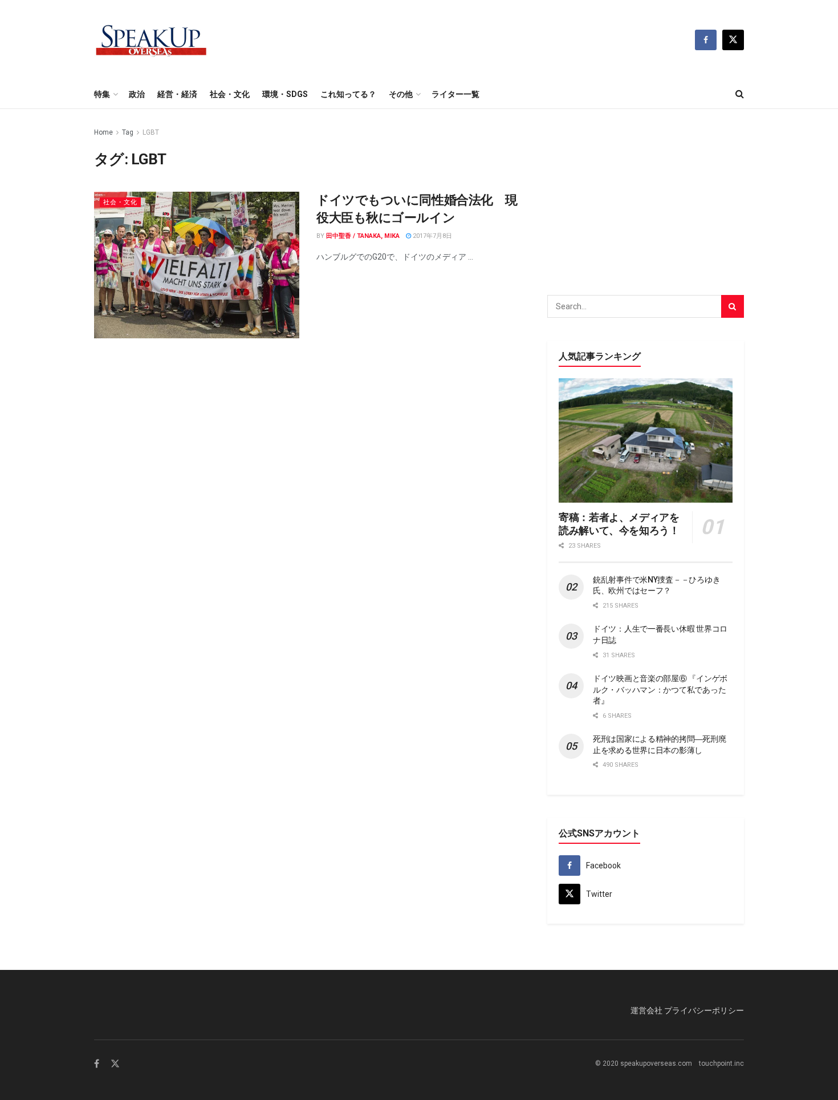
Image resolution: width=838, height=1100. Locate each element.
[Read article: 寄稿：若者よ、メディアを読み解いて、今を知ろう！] (646, 440)
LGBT (151, 132)
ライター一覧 (455, 94)
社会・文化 (230, 94)
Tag (127, 132)
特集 (102, 94)
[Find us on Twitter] (733, 40)
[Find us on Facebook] (706, 40)
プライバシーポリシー (704, 1010)
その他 (401, 94)
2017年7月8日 (431, 236)
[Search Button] (739, 94)
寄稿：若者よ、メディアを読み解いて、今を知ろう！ (619, 523)
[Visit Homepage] (151, 40)
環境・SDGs (285, 94)
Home (103, 132)
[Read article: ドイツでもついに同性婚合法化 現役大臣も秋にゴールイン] (196, 265)
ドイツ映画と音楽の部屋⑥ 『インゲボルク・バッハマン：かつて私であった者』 (660, 689)
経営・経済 (177, 94)
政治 (137, 94)
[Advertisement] (645, 197)
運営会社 (646, 1010)
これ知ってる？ (348, 94)
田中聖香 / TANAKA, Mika (363, 236)
